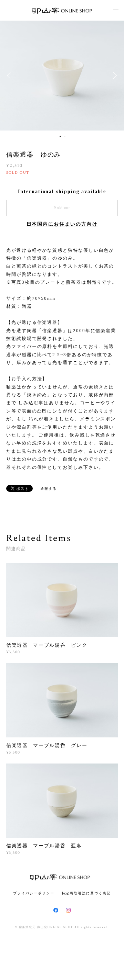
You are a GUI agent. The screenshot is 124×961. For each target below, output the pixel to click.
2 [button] (64, 136)
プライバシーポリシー (33, 893)
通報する (48, 488)
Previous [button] (10, 75)
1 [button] (60, 136)
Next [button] (113, 75)
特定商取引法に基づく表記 (86, 893)
